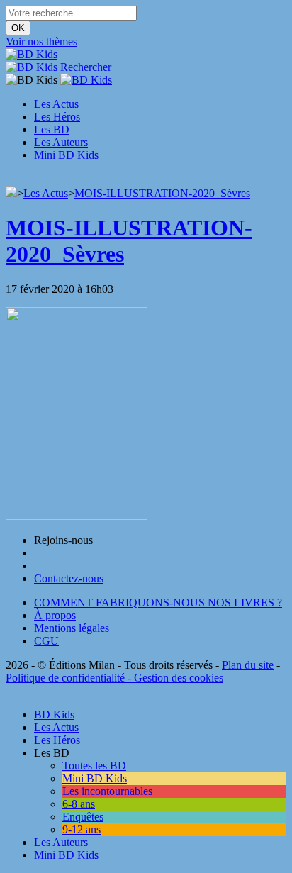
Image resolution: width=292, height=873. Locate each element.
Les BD (51, 129)
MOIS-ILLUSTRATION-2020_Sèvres (162, 193)
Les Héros (57, 117)
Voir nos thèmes (41, 41)
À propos (55, 615)
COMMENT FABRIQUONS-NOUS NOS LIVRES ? (158, 602)
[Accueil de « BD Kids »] (31, 54)
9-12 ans (81, 829)
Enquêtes (82, 817)
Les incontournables (107, 791)
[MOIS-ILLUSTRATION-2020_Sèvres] (76, 516)
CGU (46, 641)
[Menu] (10, 179)
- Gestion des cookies (174, 678)
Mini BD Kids (66, 155)
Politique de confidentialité (65, 678)
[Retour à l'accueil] (11, 193)
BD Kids (54, 714)
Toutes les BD (94, 766)
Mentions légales (71, 628)
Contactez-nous (68, 578)
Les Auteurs (61, 142)
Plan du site (248, 665)
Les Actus (56, 104)
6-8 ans (78, 804)
